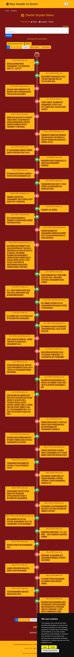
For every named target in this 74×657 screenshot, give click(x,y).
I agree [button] (45, 647)
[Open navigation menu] (66, 4)
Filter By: (66, 26)
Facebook (43, 22)
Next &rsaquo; (34, 47)
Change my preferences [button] (50, 650)
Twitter (34, 22)
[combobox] (37, 28)
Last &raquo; (46, 47)
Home (7, 10)
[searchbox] (37, 29)
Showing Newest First (15, 44)
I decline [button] (52, 647)
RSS (51, 22)
